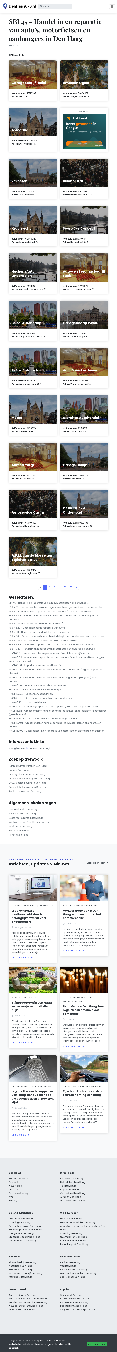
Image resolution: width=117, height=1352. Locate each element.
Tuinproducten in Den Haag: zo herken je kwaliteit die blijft (32, 1006)
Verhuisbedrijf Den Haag (22, 1240)
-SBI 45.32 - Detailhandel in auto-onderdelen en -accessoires (43, 640)
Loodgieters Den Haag (21, 1233)
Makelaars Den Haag (20, 1277)
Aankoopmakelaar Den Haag (25, 791)
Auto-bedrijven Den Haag (23, 1295)
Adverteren (15, 1186)
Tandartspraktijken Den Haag (25, 1229)
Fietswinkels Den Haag (72, 1182)
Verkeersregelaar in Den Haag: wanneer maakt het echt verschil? (82, 914)
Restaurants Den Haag (21, 1218)
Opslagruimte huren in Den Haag (27, 774)
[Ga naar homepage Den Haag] (19, 6)
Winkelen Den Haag (71, 1218)
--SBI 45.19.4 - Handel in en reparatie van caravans (37, 685)
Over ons (14, 1189)
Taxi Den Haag (68, 1186)
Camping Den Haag (71, 1233)
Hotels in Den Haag (19, 830)
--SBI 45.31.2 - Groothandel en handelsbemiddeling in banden (43, 718)
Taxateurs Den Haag (20, 1269)
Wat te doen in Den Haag (23, 809)
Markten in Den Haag (20, 826)
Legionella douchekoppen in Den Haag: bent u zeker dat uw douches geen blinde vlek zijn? (33, 1096)
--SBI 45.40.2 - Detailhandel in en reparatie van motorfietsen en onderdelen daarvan (56, 730)
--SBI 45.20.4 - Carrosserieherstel (28, 702)
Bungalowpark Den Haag (74, 1244)
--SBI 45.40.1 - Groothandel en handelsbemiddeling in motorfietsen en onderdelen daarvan (55, 724)
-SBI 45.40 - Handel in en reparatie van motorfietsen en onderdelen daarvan (52, 649)
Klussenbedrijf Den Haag (22, 1262)
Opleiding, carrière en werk (82, 1086)
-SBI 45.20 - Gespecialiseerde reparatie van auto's (37, 627)
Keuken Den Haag (70, 1262)
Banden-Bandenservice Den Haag (28, 1302)
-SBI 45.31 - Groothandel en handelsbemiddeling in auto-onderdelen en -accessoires (56, 636)
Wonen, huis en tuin (25, 997)
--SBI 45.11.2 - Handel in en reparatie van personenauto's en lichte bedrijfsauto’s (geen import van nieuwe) (57, 659)
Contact (13, 1182)
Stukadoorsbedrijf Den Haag (24, 1237)
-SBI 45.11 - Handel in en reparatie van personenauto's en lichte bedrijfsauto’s (52, 611)
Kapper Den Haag (70, 1189)
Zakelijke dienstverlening (81, 905)
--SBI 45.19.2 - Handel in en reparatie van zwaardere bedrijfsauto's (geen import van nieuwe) (56, 671)
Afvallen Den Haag (70, 1196)
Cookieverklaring (18, 1193)
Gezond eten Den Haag (73, 1200)
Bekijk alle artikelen (96, 862)
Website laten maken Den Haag (78, 1273)
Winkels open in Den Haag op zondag (29, 822)
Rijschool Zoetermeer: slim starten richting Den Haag (82, 1093)
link (28, 748)
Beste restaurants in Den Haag (26, 818)
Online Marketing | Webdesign (32, 905)
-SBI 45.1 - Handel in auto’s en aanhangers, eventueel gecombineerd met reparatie (55, 607)
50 (65, 587)
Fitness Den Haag (18, 834)
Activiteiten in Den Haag (22, 813)
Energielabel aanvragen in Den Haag (29, 778)
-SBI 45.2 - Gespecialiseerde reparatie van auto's (36, 623)
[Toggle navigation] (112, 6)
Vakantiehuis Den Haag (73, 1240)
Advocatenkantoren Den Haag (26, 1306)
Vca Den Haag (68, 1266)
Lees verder (21, 957)
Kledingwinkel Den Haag (73, 1269)
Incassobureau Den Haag (74, 1302)
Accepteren (97, 1344)
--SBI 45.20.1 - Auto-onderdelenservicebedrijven (36, 689)
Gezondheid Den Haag (72, 1193)
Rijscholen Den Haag (71, 1178)
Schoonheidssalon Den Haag (25, 1226)
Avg (11, 1196)
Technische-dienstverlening (31, 1086)
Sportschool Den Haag (72, 1277)
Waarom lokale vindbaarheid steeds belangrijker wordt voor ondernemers (29, 916)
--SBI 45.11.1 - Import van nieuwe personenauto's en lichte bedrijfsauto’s (49, 653)
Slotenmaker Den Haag (22, 1309)
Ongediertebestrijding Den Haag (78, 1309)
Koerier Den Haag (19, 770)
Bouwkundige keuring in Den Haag (27, 782)
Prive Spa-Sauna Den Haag (75, 1298)
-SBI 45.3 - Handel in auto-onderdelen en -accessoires (39, 632)
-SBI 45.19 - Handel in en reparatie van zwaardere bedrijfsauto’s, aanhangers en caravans (53, 617)
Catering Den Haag (19, 1222)
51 (71, 587)
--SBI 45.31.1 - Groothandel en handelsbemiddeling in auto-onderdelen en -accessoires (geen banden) (57, 712)
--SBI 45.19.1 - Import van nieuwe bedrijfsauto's (35, 665)
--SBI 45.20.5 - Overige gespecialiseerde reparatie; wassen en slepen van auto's (53, 706)
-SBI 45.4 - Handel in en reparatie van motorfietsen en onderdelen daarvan (51, 644)
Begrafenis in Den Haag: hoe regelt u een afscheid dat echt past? (83, 1010)
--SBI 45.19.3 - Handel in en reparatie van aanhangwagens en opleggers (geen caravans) (52, 679)
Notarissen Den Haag (20, 1266)
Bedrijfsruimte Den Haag (73, 1306)
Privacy (13, 1200)
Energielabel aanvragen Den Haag (28, 787)
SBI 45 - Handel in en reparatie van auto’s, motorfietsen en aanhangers (49, 603)
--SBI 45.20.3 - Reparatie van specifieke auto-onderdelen (41, 698)
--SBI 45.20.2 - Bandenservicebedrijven (31, 694)
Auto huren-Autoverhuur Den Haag (28, 1298)
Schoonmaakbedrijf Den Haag (25, 1273)
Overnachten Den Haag (73, 1237)
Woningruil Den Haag (71, 1295)
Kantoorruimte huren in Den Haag (28, 766)
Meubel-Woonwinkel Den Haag (77, 1222)
